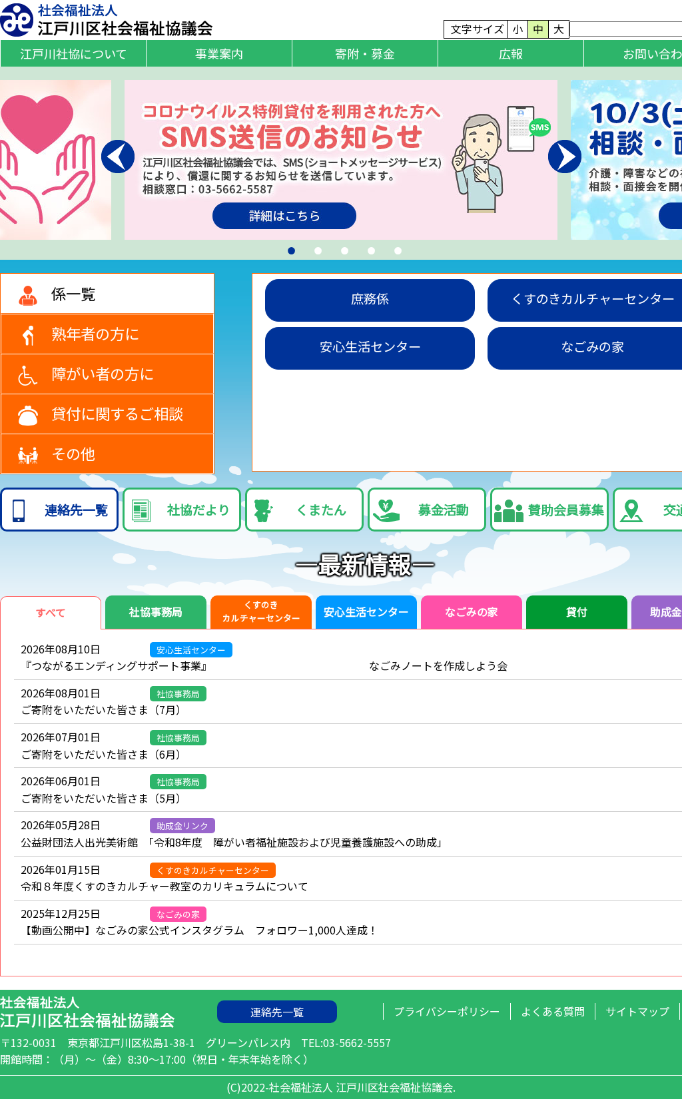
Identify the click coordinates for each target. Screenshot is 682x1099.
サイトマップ (637, 1011)
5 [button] (394, 247)
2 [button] (314, 247)
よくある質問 (553, 1011)
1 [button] (287, 247)
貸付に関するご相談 (117, 413)
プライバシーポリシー (447, 1011)
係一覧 (73, 293)
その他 (73, 453)
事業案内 (219, 53)
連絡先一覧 (76, 509)
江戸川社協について (73, 53)
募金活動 (443, 509)
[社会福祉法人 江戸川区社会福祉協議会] (106, 18)
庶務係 (370, 298)
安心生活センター (370, 346)
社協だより (198, 509)
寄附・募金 (365, 53)
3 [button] (341, 247)
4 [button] (367, 247)
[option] (341, 160)
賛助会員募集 (566, 509)
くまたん (321, 509)
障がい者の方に (102, 373)
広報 (511, 53)
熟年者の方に (95, 333)
